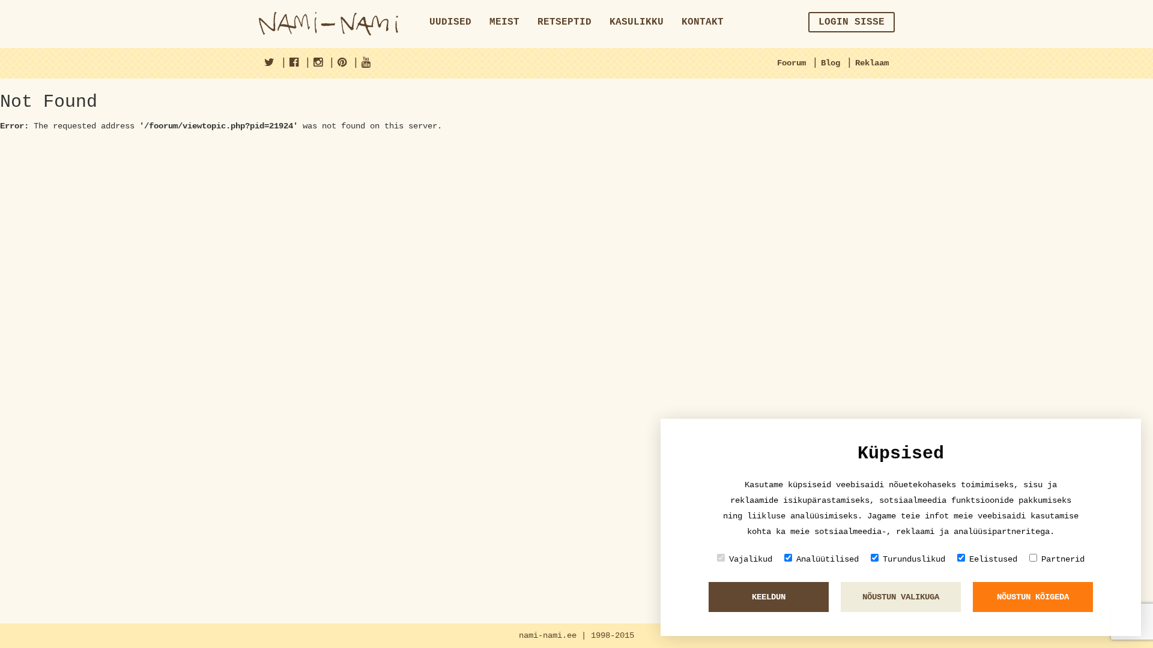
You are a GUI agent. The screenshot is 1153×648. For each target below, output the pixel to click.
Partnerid (1063, 559)
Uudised (450, 22)
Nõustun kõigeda (1033, 597)
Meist (504, 22)
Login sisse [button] (852, 22)
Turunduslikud (914, 559)
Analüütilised (827, 559)
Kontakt (703, 22)
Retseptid (564, 22)
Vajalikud (750, 559)
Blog (830, 63)
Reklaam (872, 63)
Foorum (791, 63)
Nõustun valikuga (900, 597)
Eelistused (993, 559)
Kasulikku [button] (637, 22)
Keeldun (768, 597)
